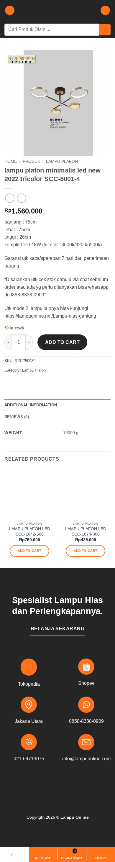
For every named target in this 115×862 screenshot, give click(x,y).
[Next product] (9, 198)
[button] (9, 10)
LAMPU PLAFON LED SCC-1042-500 (29, 531)
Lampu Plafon (62, 161)
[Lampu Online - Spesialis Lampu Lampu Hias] (57, 10)
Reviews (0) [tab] (16, 417)
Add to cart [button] (30, 550)
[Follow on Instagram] (57, 785)
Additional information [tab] (30, 405)
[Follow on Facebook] (48, 785)
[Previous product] (21, 198)
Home (10, 161)
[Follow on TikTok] (67, 785)
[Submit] (105, 29)
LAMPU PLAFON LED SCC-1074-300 (85, 531)
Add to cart (62, 342)
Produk (31, 161)
